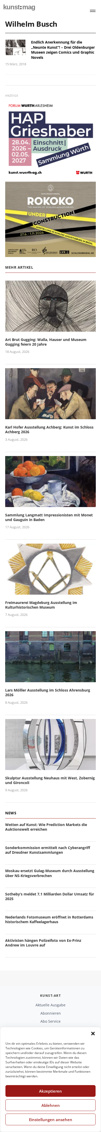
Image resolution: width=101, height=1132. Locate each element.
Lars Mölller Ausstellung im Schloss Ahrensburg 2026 (47, 692)
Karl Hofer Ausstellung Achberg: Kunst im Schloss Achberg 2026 (49, 429)
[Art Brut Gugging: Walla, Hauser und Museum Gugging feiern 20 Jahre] (50, 328)
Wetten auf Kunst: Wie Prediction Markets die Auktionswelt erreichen (46, 827)
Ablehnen (50, 1105)
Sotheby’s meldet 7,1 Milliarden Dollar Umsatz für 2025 (49, 896)
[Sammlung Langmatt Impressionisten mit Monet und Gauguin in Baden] (50, 503)
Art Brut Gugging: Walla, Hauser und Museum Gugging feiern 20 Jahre (45, 342)
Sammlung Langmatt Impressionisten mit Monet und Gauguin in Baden (49, 517)
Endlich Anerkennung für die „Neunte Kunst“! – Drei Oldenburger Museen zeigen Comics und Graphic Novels (63, 50)
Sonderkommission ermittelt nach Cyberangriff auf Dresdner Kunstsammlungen (47, 850)
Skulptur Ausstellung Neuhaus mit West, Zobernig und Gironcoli (50, 780)
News (10, 812)
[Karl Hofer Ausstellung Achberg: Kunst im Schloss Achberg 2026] (50, 416)
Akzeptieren (50, 1091)
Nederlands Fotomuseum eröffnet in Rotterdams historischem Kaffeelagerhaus (49, 919)
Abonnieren (50, 1013)
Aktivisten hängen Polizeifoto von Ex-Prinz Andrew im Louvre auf (43, 943)
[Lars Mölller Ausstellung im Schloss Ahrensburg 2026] (50, 679)
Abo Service (50, 1021)
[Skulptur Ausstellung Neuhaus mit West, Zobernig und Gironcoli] (50, 766)
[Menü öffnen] (92, 11)
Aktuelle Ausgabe (50, 1004)
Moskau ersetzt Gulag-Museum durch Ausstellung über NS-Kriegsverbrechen (49, 873)
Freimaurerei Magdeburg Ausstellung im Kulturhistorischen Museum (41, 605)
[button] (93, 1033)
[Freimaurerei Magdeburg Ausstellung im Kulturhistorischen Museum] (50, 591)
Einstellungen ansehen (50, 1119)
